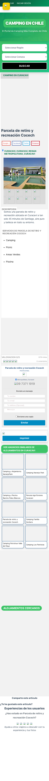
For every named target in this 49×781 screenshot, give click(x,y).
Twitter (26, 143)
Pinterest (35, 143)
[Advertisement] (24, 103)
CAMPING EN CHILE (24, 23)
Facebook (16, 143)
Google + (6, 143)
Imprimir (24, 438)
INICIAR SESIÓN (24, 3)
